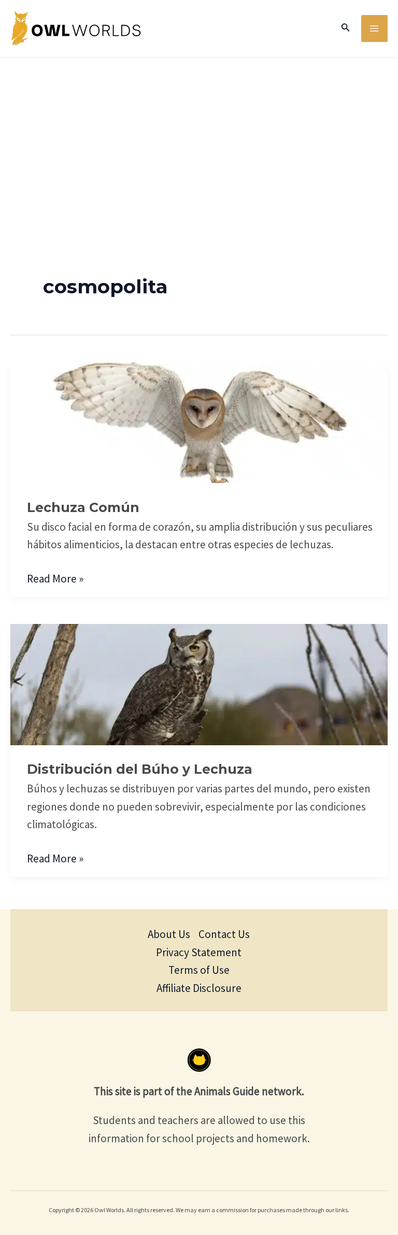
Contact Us (224, 934)
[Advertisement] (199, 135)
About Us (169, 934)
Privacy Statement (198, 952)
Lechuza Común (83, 507)
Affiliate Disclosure (199, 988)
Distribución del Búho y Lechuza (139, 769)
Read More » (55, 578)
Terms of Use (199, 970)
